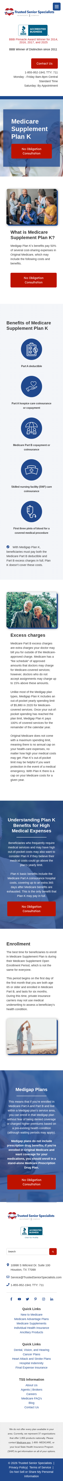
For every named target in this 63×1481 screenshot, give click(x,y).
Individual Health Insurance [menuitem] (31, 1328)
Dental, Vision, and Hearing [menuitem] (31, 1350)
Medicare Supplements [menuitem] (31, 1323)
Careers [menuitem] (31, 1394)
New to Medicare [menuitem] (31, 1314)
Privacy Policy (18, 1467)
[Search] (53, 1251)
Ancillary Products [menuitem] (31, 1332)
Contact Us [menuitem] (31, 1407)
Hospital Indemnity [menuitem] (31, 1363)
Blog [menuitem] (31, 1403)
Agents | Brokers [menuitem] (31, 1389)
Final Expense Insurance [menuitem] (31, 1367)
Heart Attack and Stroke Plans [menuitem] (31, 1358)
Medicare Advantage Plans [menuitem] (31, 1319)
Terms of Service (40, 1467)
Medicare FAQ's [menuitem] (31, 1398)
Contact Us (44, 63)
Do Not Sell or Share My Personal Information (31, 1474)
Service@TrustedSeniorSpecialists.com (36, 1277)
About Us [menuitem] (31, 1385)
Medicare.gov (24, 1442)
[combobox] (27, 1251)
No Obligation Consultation (31, 151)
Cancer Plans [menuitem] (31, 1354)
